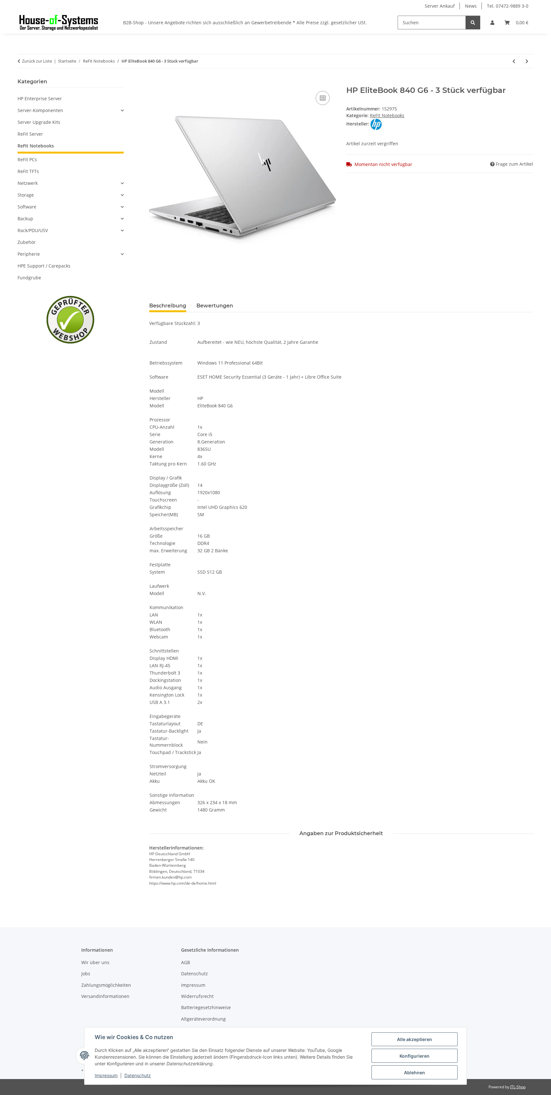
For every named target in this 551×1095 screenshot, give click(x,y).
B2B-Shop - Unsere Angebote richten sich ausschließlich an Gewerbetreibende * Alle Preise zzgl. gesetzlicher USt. (245, 22)
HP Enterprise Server (40, 98)
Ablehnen (414, 1072)
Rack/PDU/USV (33, 230)
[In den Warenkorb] (154, 82)
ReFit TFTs (28, 171)
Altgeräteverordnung (203, 1019)
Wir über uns (95, 962)
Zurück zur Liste (37, 61)
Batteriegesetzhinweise (206, 1007)
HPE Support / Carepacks (44, 266)
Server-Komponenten (40, 110)
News (471, 6)
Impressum (106, 1075)
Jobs (85, 973)
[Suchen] (473, 22)
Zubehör (27, 242)
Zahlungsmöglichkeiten (106, 985)
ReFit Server (30, 134)
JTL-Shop (517, 1087)
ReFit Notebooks (387, 115)
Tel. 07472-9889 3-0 (507, 6)
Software (27, 207)
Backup (25, 218)
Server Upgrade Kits (39, 122)
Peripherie (29, 254)
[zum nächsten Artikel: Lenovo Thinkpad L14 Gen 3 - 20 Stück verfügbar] (526, 61)
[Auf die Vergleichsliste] (323, 98)
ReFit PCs (27, 159)
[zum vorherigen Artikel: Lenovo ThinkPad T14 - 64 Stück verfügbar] (513, 61)
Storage (26, 195)
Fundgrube (29, 278)
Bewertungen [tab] (214, 306)
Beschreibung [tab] (167, 306)
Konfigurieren (415, 1056)
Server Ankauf (440, 6)
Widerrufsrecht (197, 996)
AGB (185, 962)
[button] (492, 22)
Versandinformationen (105, 996)
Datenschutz (137, 1075)
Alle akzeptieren (414, 1039)
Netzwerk (28, 183)
